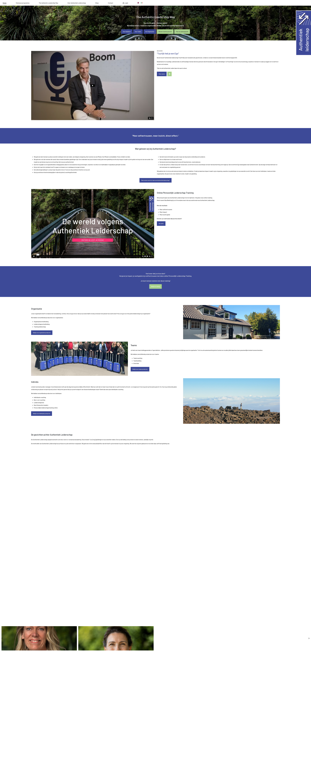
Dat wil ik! (161, 223)
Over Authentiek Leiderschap (77, 3)
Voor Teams (138, 31)
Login (126, 3)
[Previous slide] (2, 638)
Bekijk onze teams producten (140, 369)
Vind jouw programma (22, 3)
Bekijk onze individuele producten (41, 413)
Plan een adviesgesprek (182, 31)
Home (4, 3)
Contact (110, 3)
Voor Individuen (127, 31)
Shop (97, 3)
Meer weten (162, 74)
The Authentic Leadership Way (48, 3)
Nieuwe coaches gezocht (165, 31)
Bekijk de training (155, 286)
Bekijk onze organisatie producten (42, 332)
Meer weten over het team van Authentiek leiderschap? (155, 180)
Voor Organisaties (149, 31)
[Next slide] (309, 638)
